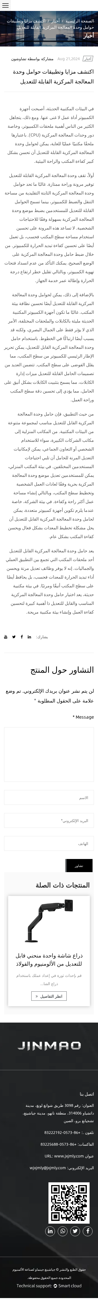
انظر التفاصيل (50, 996)
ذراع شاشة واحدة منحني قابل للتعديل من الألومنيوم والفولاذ (49, 959)
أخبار (55, 21)
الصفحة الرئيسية (80, 21)
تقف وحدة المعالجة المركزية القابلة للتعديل (47, 175)
